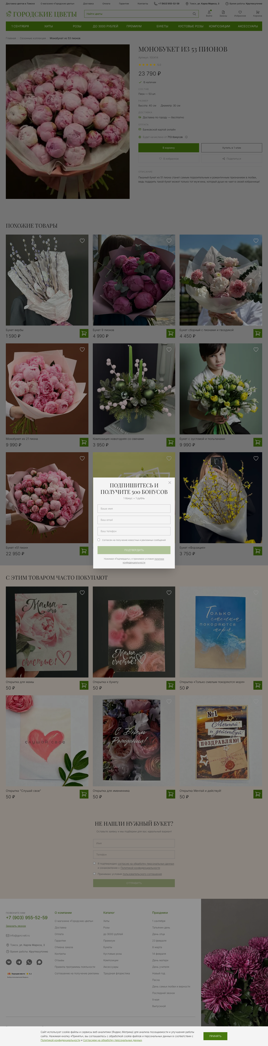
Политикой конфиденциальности (60, 1040)
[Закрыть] (170, 482)
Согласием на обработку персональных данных (112, 1040)
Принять (215, 1036)
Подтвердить (134, 550)
